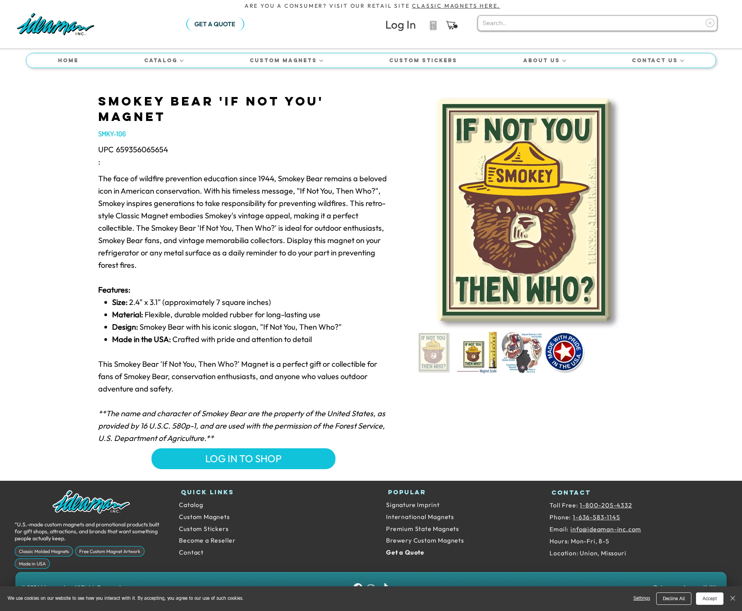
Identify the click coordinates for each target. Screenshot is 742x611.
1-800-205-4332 (606, 505)
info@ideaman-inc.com (605, 529)
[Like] (433, 25)
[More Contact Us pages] (682, 61)
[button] (452, 25)
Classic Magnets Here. (456, 5)
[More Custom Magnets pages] (321, 61)
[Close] (732, 598)
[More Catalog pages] (182, 61)
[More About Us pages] (564, 61)
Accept (710, 599)
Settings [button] (641, 598)
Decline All (674, 599)
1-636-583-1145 (596, 517)
